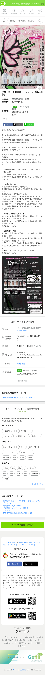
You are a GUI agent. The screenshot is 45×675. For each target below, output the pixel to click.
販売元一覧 (21, 640)
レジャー (6, 457)
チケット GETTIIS (19, 670)
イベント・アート (27, 452)
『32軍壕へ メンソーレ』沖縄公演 (15, 508)
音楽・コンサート (9, 447)
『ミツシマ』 (8, 511)
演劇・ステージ (34, 447)
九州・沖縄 (34, 473)
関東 (20, 468)
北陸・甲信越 (29, 468)
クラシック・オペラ (10, 452)
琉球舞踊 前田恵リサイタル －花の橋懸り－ (19, 398)
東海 (4, 473)
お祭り (22, 457)
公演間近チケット (22, 436)
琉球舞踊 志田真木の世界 (12, 506)
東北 (13, 468)
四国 (25, 473)
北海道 (5, 468)
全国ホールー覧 (34, 640)
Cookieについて (10, 643)
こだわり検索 (36, 484)
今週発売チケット (9, 431)
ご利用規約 (28, 637)
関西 (11, 473)
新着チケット (36, 436)
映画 (14, 457)
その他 (30, 457)
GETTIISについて (25, 643)
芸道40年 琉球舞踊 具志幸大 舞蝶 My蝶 (17, 513)
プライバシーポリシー (12, 637)
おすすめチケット (25, 431)
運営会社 (23, 646)
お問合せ (38, 643)
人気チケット (7, 436)
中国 (18, 473)
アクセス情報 (22, 331)
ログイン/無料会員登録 (23, 525)
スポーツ (22, 447)
